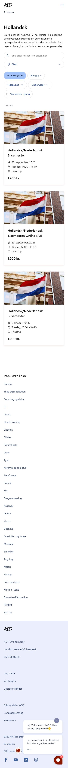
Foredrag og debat (14, 399)
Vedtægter (10, 681)
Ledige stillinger (13, 688)
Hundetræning (12, 422)
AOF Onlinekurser (14, 641)
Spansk (8, 384)
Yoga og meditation (15, 391)
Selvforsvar (10, 475)
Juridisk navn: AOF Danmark (20, 649)
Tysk (6, 460)
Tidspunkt (13, 84)
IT (5, 407)
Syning (8, 574)
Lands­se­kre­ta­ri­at (13, 713)
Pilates (7, 437)
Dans (6, 452)
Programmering (13, 498)
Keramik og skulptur (15, 467)
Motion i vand (11, 589)
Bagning (8, 528)
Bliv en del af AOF (14, 705)
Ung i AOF (10, 673)
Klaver (7, 521)
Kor (6, 490)
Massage (9, 544)
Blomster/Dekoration (16, 597)
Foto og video (11, 582)
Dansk (7, 414)
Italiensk (8, 506)
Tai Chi (8, 612)
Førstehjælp (10, 445)
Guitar (7, 513)
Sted (14, 64)
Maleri (7, 567)
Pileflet (8, 605)
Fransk (7, 483)
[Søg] (7, 55)
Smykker (9, 551)
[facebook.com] (9, 760)
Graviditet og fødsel (15, 536)
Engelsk (8, 429)
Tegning (8, 559)
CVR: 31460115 (12, 657)
